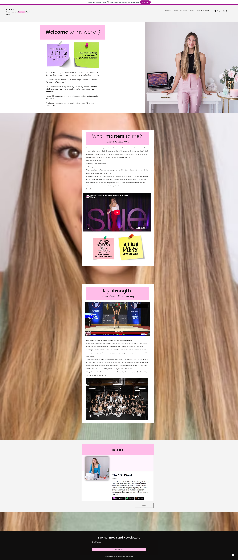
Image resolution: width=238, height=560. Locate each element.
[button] (58, 55)
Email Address (96, 542)
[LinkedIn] (224, 11)
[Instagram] (226, 11)
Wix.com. (130, 556)
